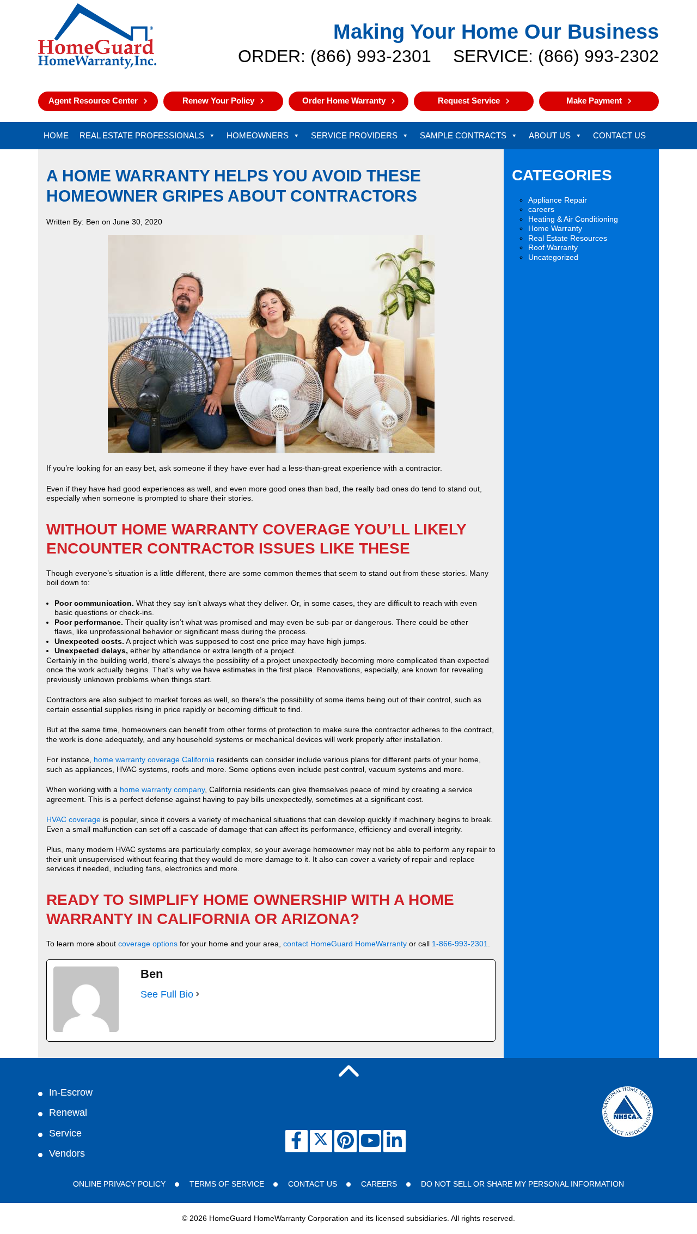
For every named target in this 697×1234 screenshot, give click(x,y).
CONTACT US (312, 1184)
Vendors (67, 1153)
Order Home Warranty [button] (344, 100)
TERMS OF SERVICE (226, 1184)
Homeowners (258, 135)
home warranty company (162, 789)
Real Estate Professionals (142, 135)
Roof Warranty (553, 247)
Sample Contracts (463, 135)
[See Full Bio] (197, 994)
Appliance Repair (557, 200)
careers (541, 209)
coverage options (148, 943)
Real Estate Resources (567, 238)
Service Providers (354, 135)
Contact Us (619, 135)
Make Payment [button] (594, 100)
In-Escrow (71, 1092)
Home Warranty (555, 228)
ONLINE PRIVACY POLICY (119, 1184)
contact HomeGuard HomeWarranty (345, 943)
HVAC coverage (73, 819)
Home (56, 135)
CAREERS (379, 1184)
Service (65, 1133)
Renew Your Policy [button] (218, 100)
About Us (550, 135)
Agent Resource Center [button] (93, 100)
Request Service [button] (469, 100)
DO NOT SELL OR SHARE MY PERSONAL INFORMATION (522, 1184)
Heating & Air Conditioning (573, 219)
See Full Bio (166, 994)
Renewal (68, 1112)
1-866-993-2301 (460, 943)
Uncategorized (553, 257)
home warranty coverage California (154, 759)
